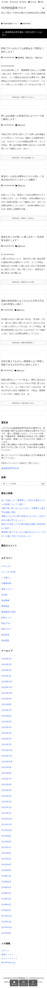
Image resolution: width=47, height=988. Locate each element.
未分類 (4, 594)
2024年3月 (6, 664)
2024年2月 (6, 670)
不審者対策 (6, 583)
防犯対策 (5, 634)
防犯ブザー (29, 57)
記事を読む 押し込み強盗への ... (23, 158)
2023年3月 (6, 733)
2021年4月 (6, 864)
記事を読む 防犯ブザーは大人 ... (23, 97)
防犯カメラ (6, 617)
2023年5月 (6, 721)
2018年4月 (6, 893)
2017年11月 (6, 921)
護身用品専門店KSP (10, 468)
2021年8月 (6, 841)
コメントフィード (9, 958)
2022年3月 (6, 801)
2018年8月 (6, 870)
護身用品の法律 (8, 612)
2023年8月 (6, 704)
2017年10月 (6, 927)
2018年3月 (6, 899)
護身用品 (21, 57)
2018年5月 (6, 887)
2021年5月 (6, 859)
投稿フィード (7, 954)
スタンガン (6, 566)
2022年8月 (6, 773)
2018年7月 (6, 876)
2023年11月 (6, 687)
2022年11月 (6, 756)
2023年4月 (6, 727)
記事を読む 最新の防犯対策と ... (23, 343)
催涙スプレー (7, 589)
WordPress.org (8, 962)
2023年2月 (6, 738)
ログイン (5, 950)
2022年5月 (6, 790)
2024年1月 (6, 676)
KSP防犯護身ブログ (10, 23)
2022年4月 (6, 796)
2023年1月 (6, 744)
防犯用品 (5, 640)
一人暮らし (6, 577)
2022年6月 (6, 784)
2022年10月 (6, 761)
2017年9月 (6, 933)
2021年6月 (6, 853)
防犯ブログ (39, 57)
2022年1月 (6, 813)
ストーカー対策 (8, 572)
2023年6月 (6, 716)
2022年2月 (6, 807)
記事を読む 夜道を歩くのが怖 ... (23, 282)
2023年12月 (6, 681)
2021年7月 (6, 847)
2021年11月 (6, 824)
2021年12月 (6, 818)
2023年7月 (6, 710)
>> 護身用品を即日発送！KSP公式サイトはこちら (22, 33)
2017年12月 (6, 916)
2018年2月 (6, 904)
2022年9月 (6, 767)
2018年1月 (6, 910)
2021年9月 (6, 836)
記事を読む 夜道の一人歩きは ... (23, 218)
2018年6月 (6, 881)
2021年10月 (6, 830)
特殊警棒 (5, 600)
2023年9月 (6, 698)
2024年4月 (6, 658)
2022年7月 (6, 778)
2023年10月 (6, 693)
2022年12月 (6, 750)
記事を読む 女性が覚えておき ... (23, 403)
